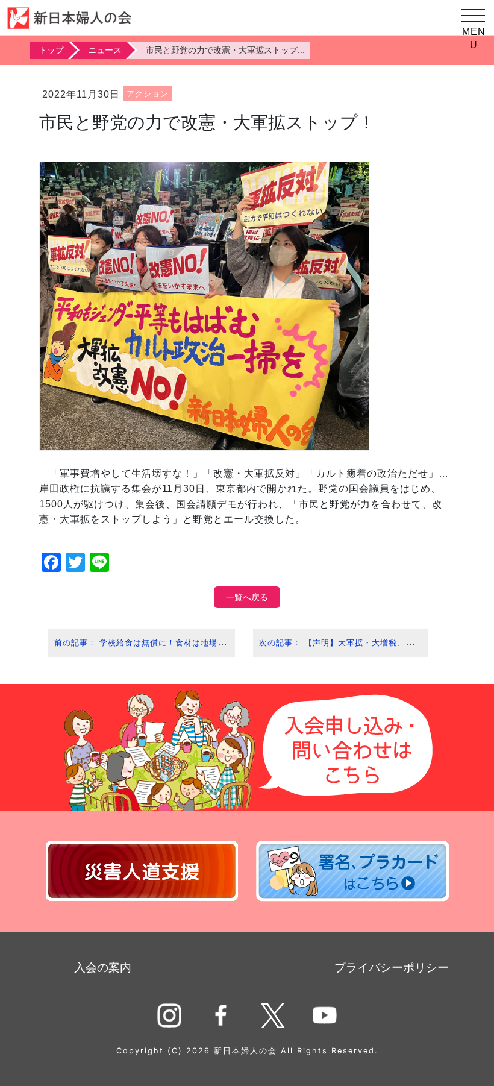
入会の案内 (102, 967)
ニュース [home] (105, 50)
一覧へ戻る (247, 597)
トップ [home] (51, 50)
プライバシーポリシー (391, 967)
